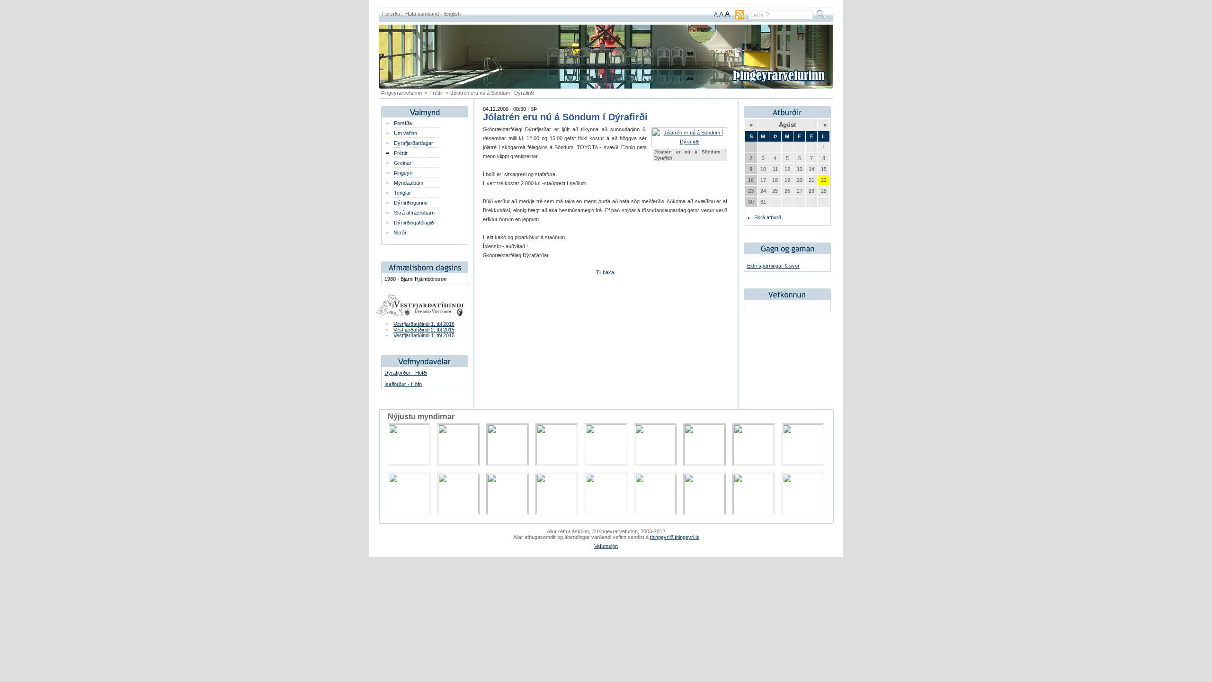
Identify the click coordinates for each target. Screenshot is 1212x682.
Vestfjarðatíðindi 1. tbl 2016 (423, 324)
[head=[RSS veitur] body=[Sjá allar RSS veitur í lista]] (739, 17)
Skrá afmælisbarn (414, 212)
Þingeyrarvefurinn (401, 93)
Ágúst (787, 124)
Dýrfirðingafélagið (414, 222)
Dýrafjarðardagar (413, 143)
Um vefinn (405, 133)
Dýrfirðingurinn (411, 203)
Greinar (402, 163)
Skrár (400, 232)
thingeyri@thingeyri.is (674, 537)
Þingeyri (403, 173)
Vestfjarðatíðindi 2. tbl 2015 (423, 329)
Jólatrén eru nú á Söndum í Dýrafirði (565, 117)
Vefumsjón (606, 546)
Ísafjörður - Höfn (403, 384)
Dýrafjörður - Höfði (405, 373)
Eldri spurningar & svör (773, 266)
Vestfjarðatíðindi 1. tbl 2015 (423, 335)
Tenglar (402, 193)
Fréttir (436, 93)
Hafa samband (422, 14)
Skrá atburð (767, 217)
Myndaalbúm (408, 183)
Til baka (605, 272)
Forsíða (391, 14)
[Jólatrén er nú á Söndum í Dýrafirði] (689, 141)
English (452, 14)
